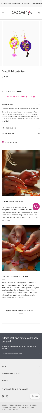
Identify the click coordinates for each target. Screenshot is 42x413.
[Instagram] (7, 396)
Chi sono (34, 405)
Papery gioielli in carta (13, 405)
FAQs (32, 407)
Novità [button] (5, 380)
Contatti (25, 407)
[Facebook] (3, 396)
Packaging (10, 133)
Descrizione (7, 105)
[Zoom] (7, 62)
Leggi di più (5, 121)
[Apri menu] (5, 13)
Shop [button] (4, 366)
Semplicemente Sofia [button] (11, 373)
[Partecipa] (38, 353)
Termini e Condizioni (11, 407)
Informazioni (10, 128)
